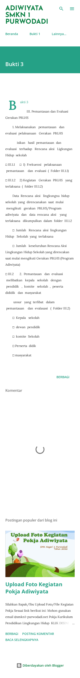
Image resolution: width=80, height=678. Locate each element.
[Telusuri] (61, 8)
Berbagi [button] (62, 377)
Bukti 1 (35, 34)
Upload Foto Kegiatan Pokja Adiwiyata (33, 587)
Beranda (11, 34)
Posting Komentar (38, 634)
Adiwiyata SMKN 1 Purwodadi (26, 15)
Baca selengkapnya (21, 640)
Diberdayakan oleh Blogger (43, 665)
